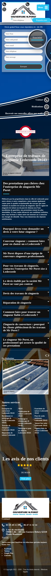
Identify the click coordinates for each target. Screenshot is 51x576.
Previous (46, 355)
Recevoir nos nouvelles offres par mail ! (24, 113)
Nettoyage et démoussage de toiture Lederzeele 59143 (25, 422)
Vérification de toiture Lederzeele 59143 (25, 414)
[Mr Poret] (25, 508)
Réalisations (37, 106)
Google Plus (8, 553)
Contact (39, 99)
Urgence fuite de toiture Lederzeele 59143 (41, 430)
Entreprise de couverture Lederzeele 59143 (8, 411)
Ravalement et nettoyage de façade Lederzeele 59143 (8, 419)
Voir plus (25, 478)
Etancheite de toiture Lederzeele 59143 (41, 411)
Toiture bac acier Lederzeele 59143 (41, 424)
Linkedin (7, 555)
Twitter (7, 551)
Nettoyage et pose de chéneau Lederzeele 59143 (24, 430)
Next (48, 355)
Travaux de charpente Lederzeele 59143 (8, 428)
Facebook (7, 549)
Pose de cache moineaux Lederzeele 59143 (41, 418)
